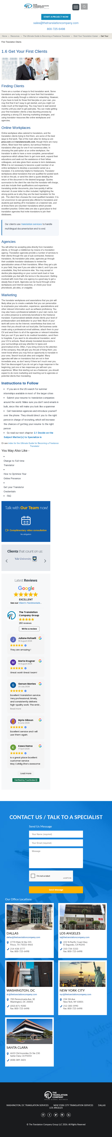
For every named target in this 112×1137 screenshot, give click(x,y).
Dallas (102, 1105)
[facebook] (49, 1115)
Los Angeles (56, 1108)
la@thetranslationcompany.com (74, 937)
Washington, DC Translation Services (27, 1105)
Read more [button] (15, 709)
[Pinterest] (43, 1115)
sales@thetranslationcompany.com (56, 23)
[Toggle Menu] (75, 7)
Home (4, 36)
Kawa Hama (25, 746)
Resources (15, 36)
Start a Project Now (56, 17)
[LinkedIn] (69, 1115)
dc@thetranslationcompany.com (22, 994)
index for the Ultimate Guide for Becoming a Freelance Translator (33, 444)
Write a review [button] (29, 628)
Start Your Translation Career (86, 36)
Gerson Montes (27, 683)
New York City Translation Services (73, 1105)
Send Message (56, 889)
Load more (25, 773)
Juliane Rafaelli (27, 638)
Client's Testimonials (30, 602)
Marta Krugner (26, 661)
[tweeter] (56, 1115)
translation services (31, 224)
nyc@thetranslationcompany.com (75, 994)
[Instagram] (62, 1115)
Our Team (29, 508)
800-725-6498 (56, 29)
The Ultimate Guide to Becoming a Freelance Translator (46, 36)
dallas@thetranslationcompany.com (23, 937)
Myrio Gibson (25, 720)
